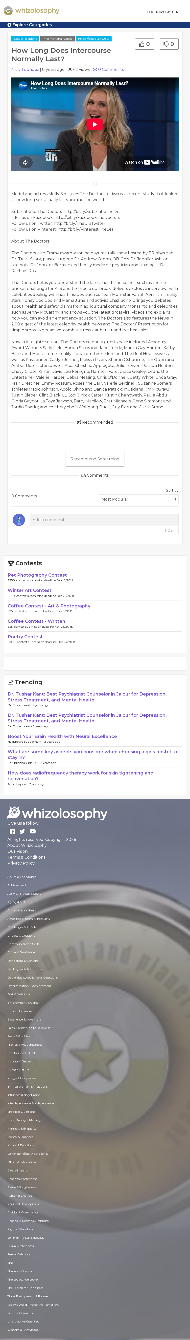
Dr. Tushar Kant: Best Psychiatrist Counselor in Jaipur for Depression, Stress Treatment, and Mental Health (87, 696)
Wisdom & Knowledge (23, 1330)
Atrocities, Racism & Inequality (28, 919)
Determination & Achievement (29, 986)
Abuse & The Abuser (21, 877)
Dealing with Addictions (24, 969)
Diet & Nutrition (18, 994)
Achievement (16, 885)
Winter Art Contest (29, 590)
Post (170, 530)
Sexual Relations (25, 38)
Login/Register (163, 12)
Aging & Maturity (19, 902)
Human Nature (18, 1070)
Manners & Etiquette (21, 1128)
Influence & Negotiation (24, 1095)
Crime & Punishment (22, 952)
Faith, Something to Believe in (28, 1028)
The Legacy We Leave (22, 1279)
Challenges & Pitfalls (21, 927)
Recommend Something (95, 459)
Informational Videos (57, 38)
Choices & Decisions (21, 935)
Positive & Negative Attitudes (27, 1221)
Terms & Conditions (26, 857)
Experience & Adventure (24, 1019)
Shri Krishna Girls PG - (24, 763)
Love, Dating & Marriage (24, 1120)
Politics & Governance (22, 1212)
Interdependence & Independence (30, 1103)
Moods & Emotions (20, 1145)
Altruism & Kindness (21, 910)
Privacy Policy (21, 863)
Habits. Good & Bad (21, 1053)
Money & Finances (20, 1137)
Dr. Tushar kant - (20, 705)
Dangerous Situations (22, 961)
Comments (111, 69)
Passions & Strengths (22, 1179)
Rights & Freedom (20, 1229)
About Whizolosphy (27, 845)
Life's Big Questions (21, 1112)
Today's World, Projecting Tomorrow (33, 1304)
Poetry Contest (25, 637)
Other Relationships (21, 1162)
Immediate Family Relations (27, 1086)
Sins (10, 1263)
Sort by (172, 490)
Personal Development (23, 1204)
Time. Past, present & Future (27, 1296)
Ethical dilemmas (19, 1011)
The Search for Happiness (25, 1288)
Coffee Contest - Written (36, 621)
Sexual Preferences (20, 1246)
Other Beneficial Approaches (27, 1153)
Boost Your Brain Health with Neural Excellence (62, 736)
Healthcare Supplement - (26, 741)
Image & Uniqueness (21, 1078)
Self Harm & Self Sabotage (25, 1237)
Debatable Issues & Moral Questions (32, 977)
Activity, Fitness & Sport (24, 893)
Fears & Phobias (18, 1036)
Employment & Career (23, 1002)
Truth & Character (20, 1313)
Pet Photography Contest (37, 575)
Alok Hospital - (18, 784)
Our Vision (17, 851)
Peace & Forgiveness (21, 1187)
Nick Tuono (22, 69)
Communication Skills (23, 944)
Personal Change (19, 1195)
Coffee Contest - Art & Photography (49, 606)
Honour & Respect (20, 1061)
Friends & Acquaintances (24, 1044)
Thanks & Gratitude (21, 1271)
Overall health (17, 1170)
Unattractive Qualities (23, 1321)
